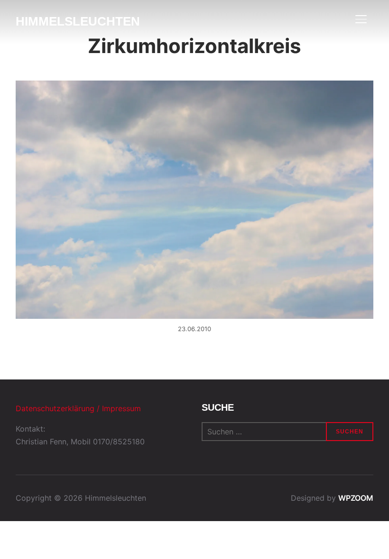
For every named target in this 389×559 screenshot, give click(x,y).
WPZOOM (355, 498)
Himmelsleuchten (78, 21)
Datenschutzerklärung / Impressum (78, 408)
